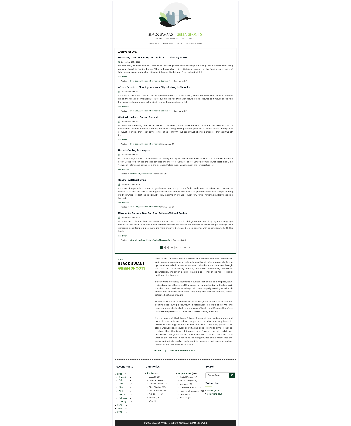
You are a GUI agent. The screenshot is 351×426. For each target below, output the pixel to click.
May (121, 387)
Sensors (183, 394)
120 (176, 247)
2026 (119, 374)
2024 (119, 408)
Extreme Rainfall (156, 384)
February (123, 398)
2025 (119, 405)
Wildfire (152, 397)
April (121, 391)
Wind (151, 401)
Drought (152, 377)
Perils (150, 373)
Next (186, 247)
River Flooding (155, 387)
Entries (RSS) (213, 390)
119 (172, 247)
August (122, 377)
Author (157, 350)
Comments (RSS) (215, 394)
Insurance (184, 384)
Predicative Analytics (188, 387)
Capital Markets (186, 377)
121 (181, 247)
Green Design (135, 81)
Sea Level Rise (166, 81)
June (121, 383)
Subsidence (154, 394)
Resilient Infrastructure (150, 81)
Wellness (184, 398)
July (121, 380)
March (122, 394)
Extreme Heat (135, 174)
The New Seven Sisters (182, 350)
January (122, 401)
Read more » (123, 77)
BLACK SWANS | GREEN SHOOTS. (169, 422)
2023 (119, 412)
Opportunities (184, 373)
